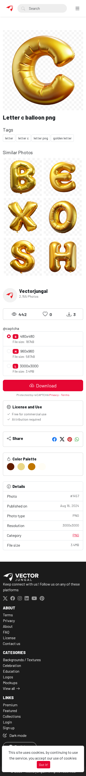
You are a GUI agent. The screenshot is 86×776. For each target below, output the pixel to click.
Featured (10, 710)
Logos (8, 677)
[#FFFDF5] (42, 466)
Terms (65, 394)
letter (9, 138)
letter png (41, 138)
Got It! (43, 765)
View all (9, 688)
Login (7, 722)
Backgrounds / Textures (22, 659)
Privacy (54, 394)
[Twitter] (62, 439)
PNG (76, 535)
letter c (23, 138)
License (9, 637)
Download (46, 385)
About (8, 626)
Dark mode (18, 735)
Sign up (9, 727)
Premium (10, 704)
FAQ (6, 632)
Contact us (11, 643)
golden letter (62, 138)
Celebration (12, 665)
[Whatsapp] (77, 439)
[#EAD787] (21, 466)
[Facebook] (54, 439)
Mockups (10, 682)
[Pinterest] (69, 439)
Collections (12, 716)
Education (11, 671)
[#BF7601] (31, 466)
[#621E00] (10, 466)
